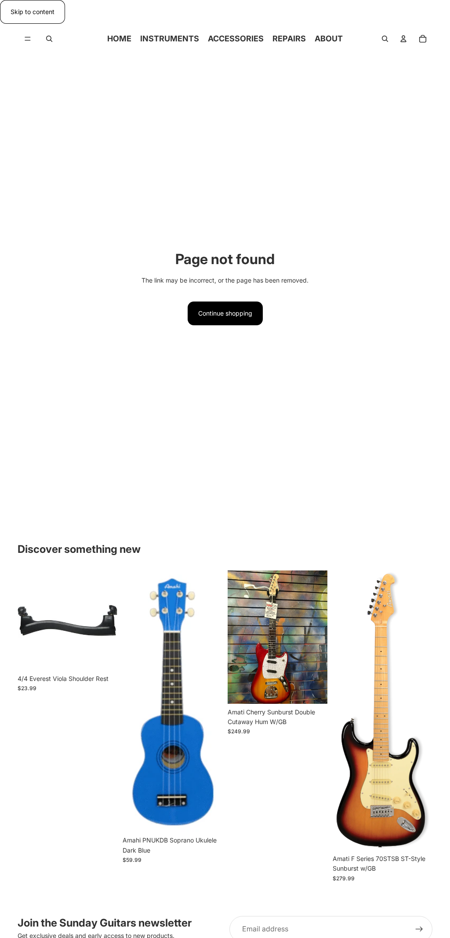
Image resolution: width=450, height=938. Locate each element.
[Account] (403, 38)
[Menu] (28, 39)
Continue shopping (225, 313)
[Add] (104, 657)
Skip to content (32, 11)
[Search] (49, 38)
